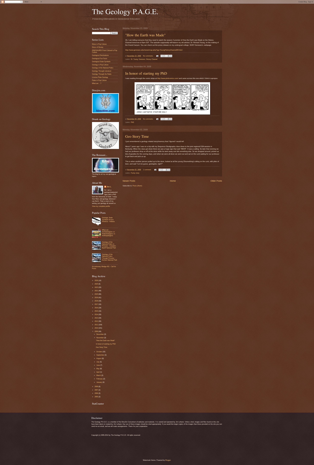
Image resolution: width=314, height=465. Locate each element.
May (98, 369)
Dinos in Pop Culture (99, 44)
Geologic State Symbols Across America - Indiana (108, 219)
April (98, 372)
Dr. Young (134, 59)
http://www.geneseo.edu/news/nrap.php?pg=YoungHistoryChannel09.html (153, 50)
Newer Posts (129, 181)
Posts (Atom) (137, 186)
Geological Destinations (100, 55)
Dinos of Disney (97, 47)
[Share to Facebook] (168, 56)
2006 (96, 393)
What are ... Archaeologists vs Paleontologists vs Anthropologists (108, 232)
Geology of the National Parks (102, 68)
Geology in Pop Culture (100, 65)
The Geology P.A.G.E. (125, 11)
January (99, 382)
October (99, 352)
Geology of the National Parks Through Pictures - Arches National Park (109, 257)
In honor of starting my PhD (146, 73)
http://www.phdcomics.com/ (167, 78)
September (100, 355)
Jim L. (109, 187)
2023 (96, 287)
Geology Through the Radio (101, 74)
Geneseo (142, 59)
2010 (96, 328)
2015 (96, 311)
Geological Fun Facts (99, 58)
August (99, 358)
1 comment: (147, 170)
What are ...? (96, 83)
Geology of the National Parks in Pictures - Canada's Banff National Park (109, 245)
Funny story (135, 173)
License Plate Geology (100, 77)
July (98, 362)
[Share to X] (166, 56)
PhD (132, 122)
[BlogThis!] (164, 56)
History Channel (151, 59)
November (100, 338)
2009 (96, 331)
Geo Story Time (137, 136)
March (98, 375)
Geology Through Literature (101, 71)
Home (173, 181)
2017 (96, 304)
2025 (96, 284)
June (98, 365)
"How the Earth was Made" (145, 34)
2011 (96, 325)
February (99, 379)
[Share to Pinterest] (171, 56)
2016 (96, 308)
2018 (96, 301)
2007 (96, 390)
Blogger (168, 460)
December (100, 334)
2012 (96, 321)
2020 (96, 294)
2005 (96, 397)
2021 (96, 291)
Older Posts (216, 181)
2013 (96, 318)
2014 (96, 314)
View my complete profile (101, 206)
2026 (96, 280)
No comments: (148, 56)
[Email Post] (157, 56)
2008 (96, 386)
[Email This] (161, 56)
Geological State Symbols (101, 61)
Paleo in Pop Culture (99, 80)
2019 (96, 297)
